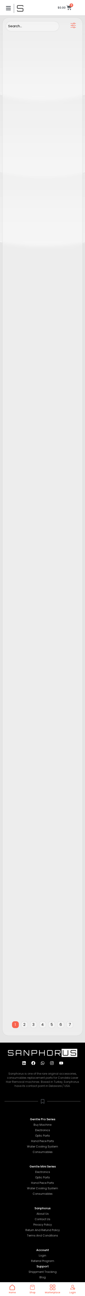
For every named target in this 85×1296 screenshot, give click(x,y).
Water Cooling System (42, 1146)
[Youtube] (61, 1063)
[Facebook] (33, 1063)
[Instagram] (52, 1063)
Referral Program (42, 1261)
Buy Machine (42, 1125)
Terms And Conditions (42, 1235)
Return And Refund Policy (42, 1230)
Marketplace (52, 1292)
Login (42, 1255)
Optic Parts (42, 1136)
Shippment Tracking (43, 1272)
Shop (32, 1292)
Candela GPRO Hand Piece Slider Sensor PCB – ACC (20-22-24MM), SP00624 (39, 133)
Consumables (43, 1152)
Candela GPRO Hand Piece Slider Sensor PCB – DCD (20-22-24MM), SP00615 (39, 296)
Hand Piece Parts (42, 1141)
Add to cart (65, 112)
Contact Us (42, 1219)
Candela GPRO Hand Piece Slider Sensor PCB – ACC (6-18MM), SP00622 (38, 214)
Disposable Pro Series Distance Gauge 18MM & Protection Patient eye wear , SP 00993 (39, 459)
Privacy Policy (42, 1225)
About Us (42, 1214)
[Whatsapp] (43, 1063)
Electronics (42, 1130)
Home (12, 1292)
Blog (42, 1277)
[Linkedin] (24, 1063)
